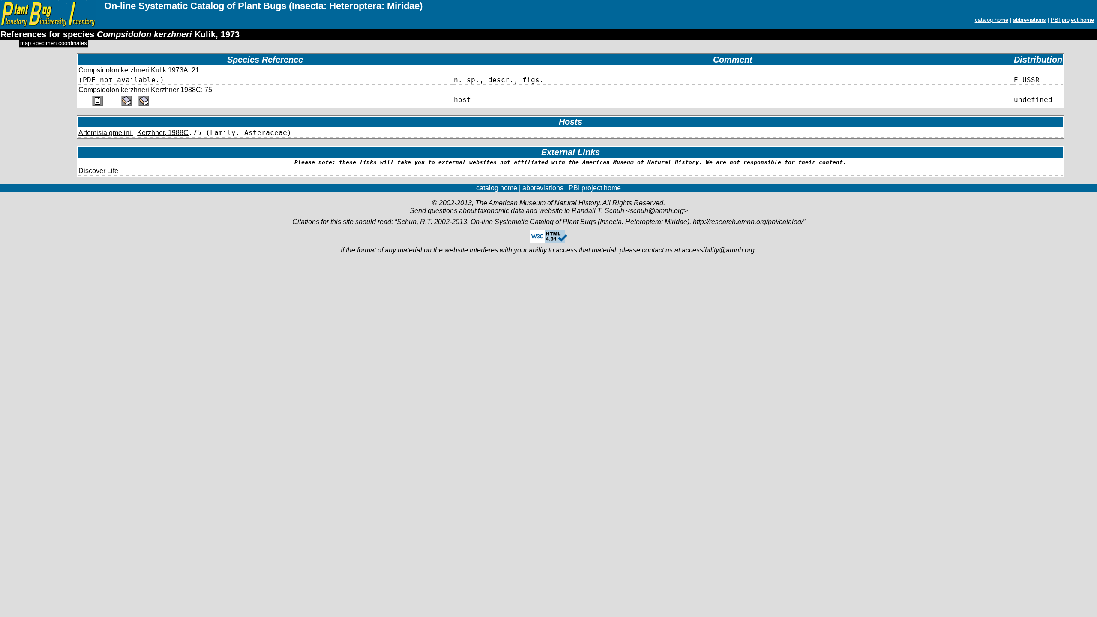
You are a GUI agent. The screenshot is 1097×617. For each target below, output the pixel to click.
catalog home (991, 20)
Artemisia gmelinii (105, 132)
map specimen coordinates (53, 43)
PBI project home (1072, 20)
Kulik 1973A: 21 (175, 70)
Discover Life (98, 170)
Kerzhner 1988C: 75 (181, 89)
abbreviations (1029, 20)
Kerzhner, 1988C (163, 132)
